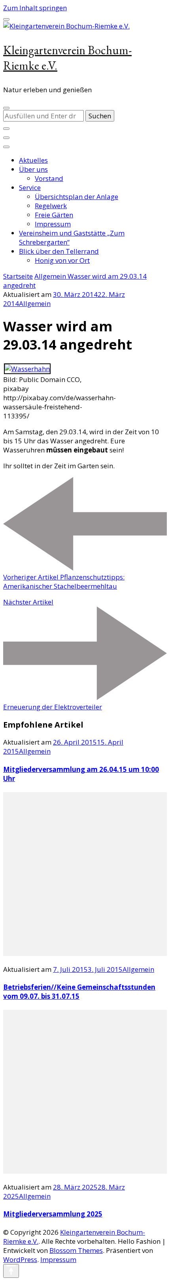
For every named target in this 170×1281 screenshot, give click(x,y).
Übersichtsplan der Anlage (76, 196)
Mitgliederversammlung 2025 (52, 1213)
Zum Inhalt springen (35, 7)
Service (30, 187)
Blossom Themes (76, 1250)
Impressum (53, 223)
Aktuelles (33, 160)
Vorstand (49, 178)
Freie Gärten (54, 214)
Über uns (33, 169)
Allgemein (35, 303)
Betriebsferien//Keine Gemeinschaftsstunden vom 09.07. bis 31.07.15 (79, 992)
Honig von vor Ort (62, 260)
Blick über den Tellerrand (59, 251)
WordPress (20, 1259)
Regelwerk (51, 205)
